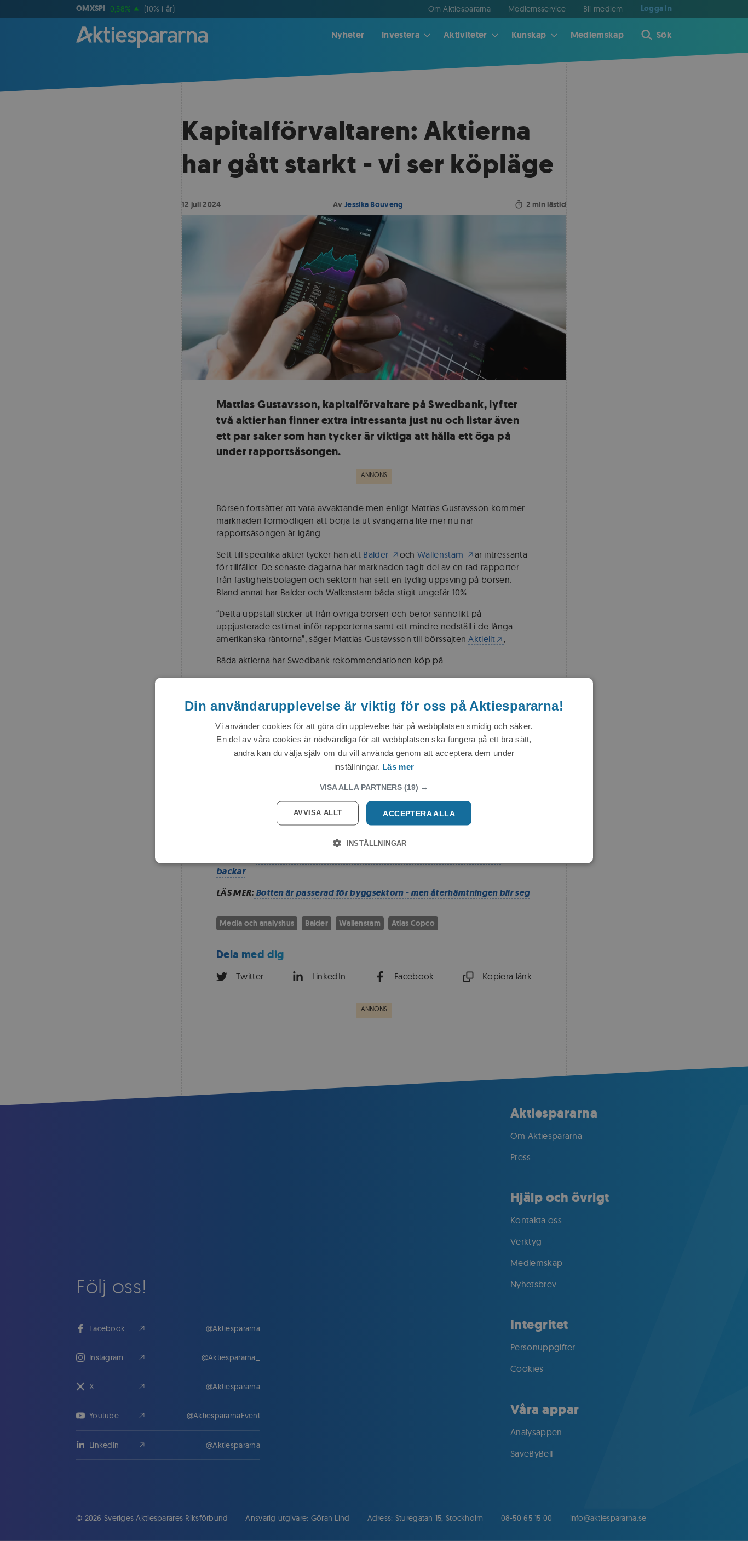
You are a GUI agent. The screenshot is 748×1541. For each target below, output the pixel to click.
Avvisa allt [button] (318, 812)
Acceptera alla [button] (419, 813)
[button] (374, 787)
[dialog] (374, 770)
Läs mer (398, 766)
